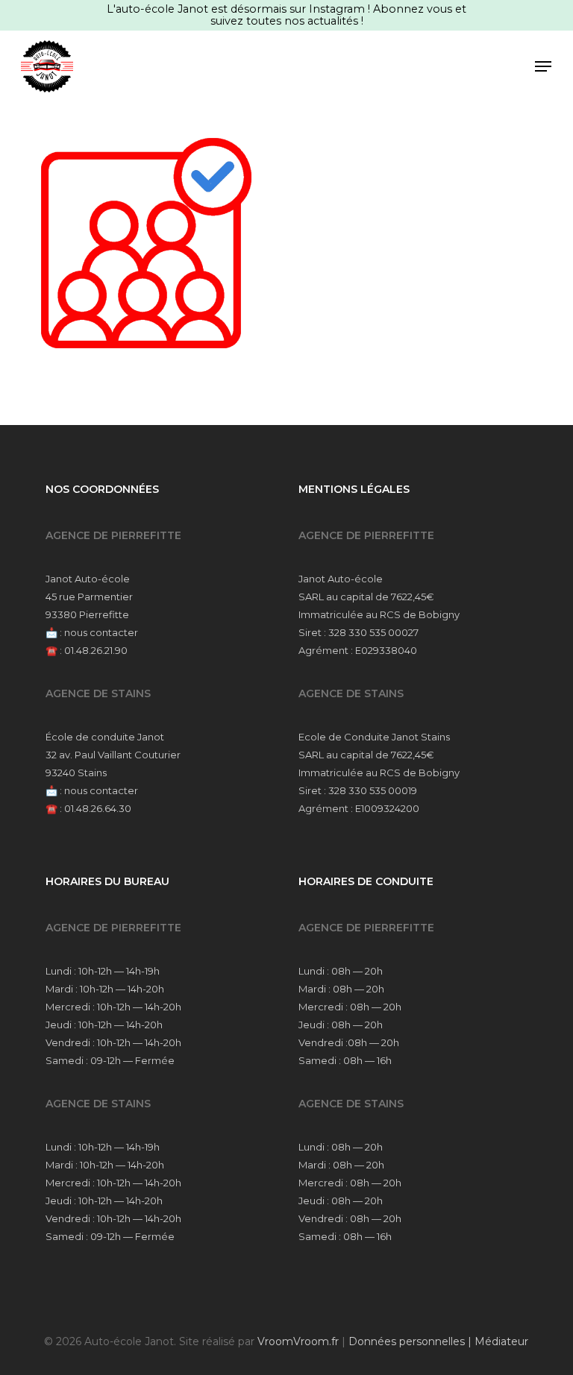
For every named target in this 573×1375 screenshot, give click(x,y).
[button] (543, 66)
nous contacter (101, 632)
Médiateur (501, 1341)
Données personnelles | (411, 1341)
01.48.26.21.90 (96, 650)
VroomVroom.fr (298, 1341)
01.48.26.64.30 (97, 808)
